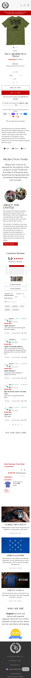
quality (15, 306)
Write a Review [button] (16, 284)
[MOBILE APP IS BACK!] (15, 514)
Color (15, 72)
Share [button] (7, 333)
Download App (15, 533)
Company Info (15, 660)
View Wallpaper (15, 568)
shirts (7, 306)
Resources (15, 665)
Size (15, 79)
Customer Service (15, 656)
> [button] (21, 424)
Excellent (8, 480)
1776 (22, 306)
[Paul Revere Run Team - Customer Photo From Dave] (14, 279)
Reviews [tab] (7, 293)
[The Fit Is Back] (15, 580)
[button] (23, 333)
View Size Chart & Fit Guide (17, 121)
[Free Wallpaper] (15, 545)
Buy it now (15, 92)
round (8, 310)
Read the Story (15, 601)
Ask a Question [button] (16, 288)
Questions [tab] (19, 293)
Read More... (10, 244)
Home (15, 51)
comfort (15, 310)
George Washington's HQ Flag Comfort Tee (7, 491)
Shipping (8, 66)
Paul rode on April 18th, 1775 (16, 134)
